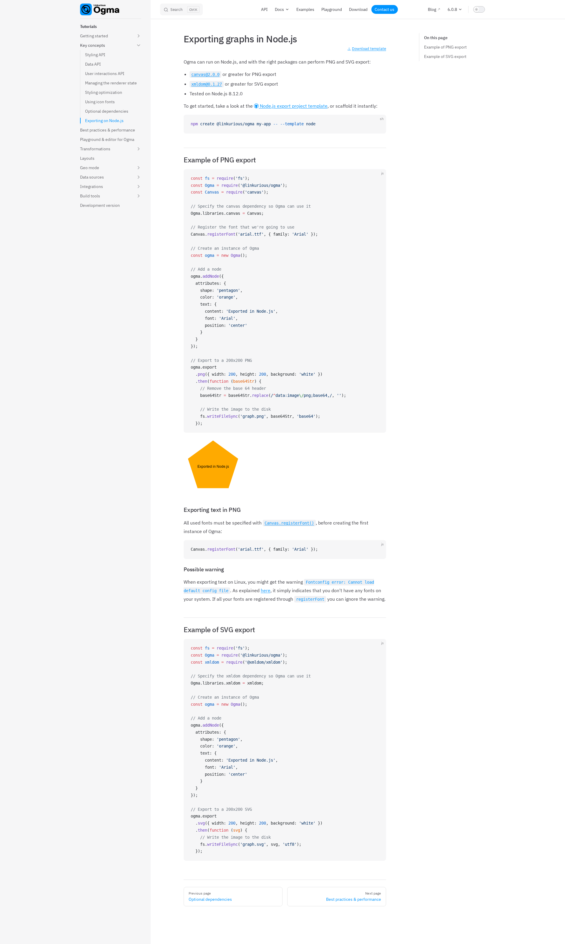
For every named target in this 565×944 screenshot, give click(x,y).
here (265, 590)
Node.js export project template (293, 106)
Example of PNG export (445, 47)
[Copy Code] (377, 124)
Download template (369, 48)
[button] (110, 26)
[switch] (479, 9)
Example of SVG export (445, 56)
